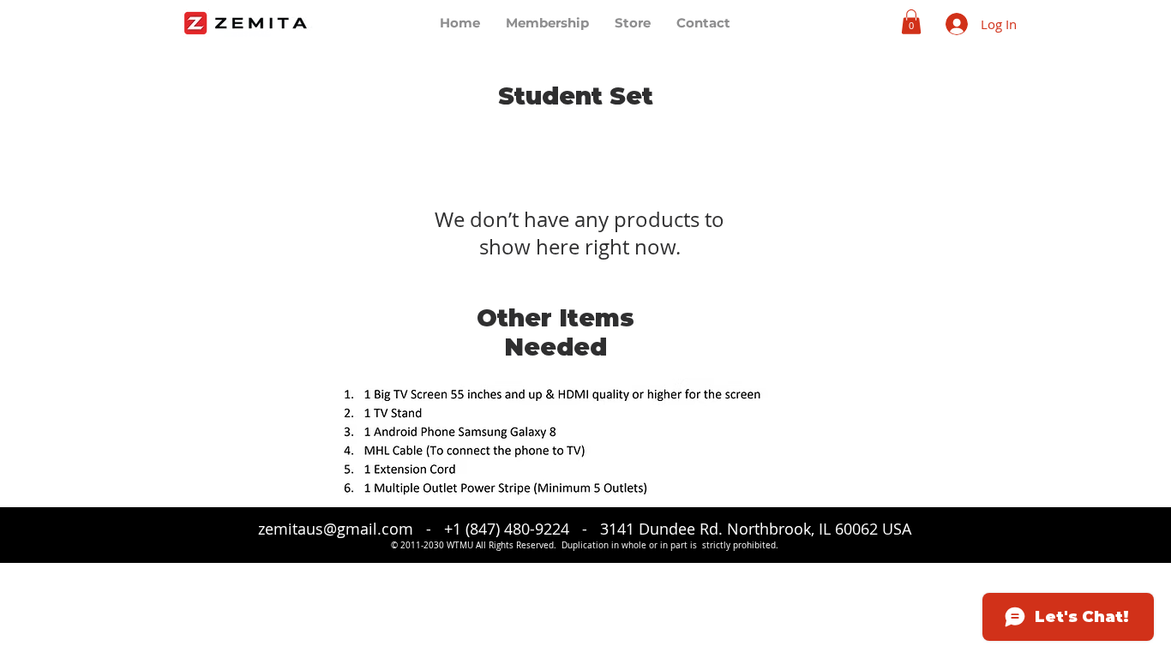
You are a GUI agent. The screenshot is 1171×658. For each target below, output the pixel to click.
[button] (911, 21)
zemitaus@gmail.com (335, 528)
